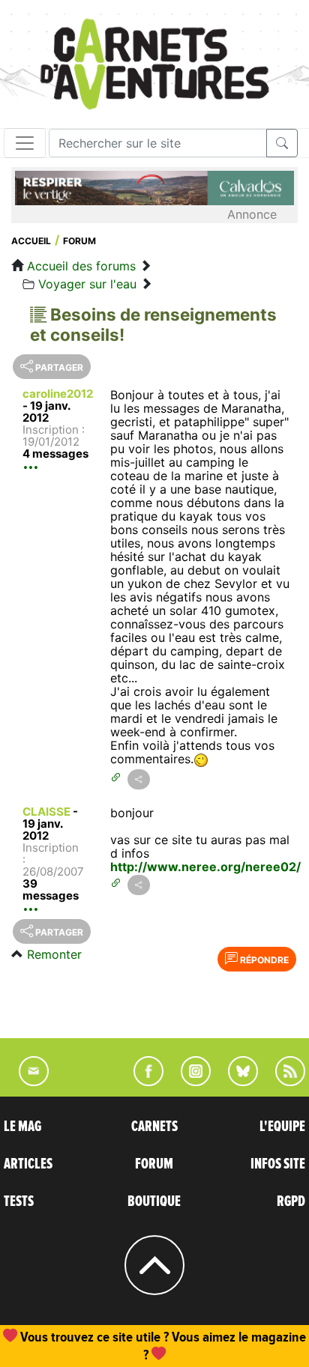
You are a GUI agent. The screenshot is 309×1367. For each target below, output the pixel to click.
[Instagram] (189, 1081)
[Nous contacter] (26, 1081)
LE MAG (22, 1126)
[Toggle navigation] (25, 143)
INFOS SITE (277, 1164)
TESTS (19, 1201)
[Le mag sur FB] (142, 1081)
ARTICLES (28, 1164)
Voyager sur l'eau (87, 283)
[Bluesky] (235, 1081)
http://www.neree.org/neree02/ (205, 866)
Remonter (54, 954)
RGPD (291, 1201)
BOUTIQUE (154, 1201)
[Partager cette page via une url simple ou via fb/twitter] (139, 779)
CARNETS (154, 1126)
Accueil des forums (81, 265)
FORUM (154, 1164)
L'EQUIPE (282, 1126)
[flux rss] (282, 1081)
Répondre (263, 960)
